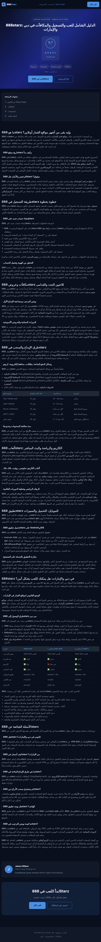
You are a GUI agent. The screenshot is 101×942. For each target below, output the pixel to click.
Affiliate (58, 936)
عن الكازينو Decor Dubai (17, 102)
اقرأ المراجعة (63, 79)
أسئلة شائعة (12, 116)
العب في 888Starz (40, 79)
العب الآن (93, 4)
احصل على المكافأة (59, 905)
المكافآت (11, 107)
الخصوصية (48, 936)
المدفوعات (12, 111)
